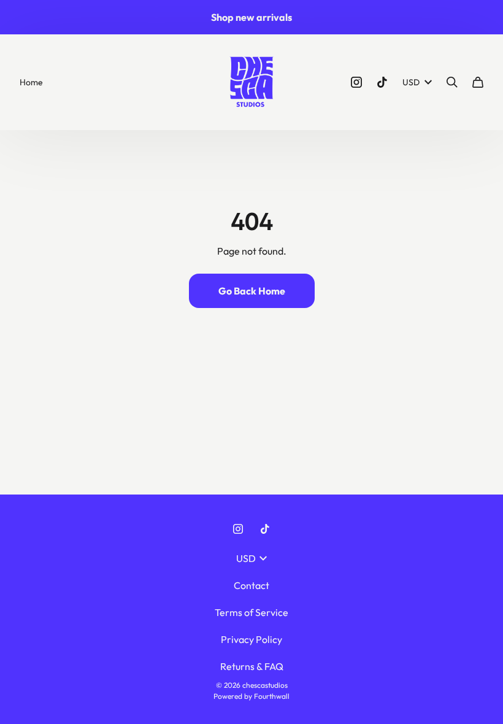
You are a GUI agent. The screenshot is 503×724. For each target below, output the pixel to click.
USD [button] (411, 82)
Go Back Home (251, 291)
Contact (251, 585)
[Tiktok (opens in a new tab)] (382, 82)
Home (31, 82)
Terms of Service (251, 612)
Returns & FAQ (251, 666)
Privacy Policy (251, 639)
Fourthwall (272, 696)
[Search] (452, 82)
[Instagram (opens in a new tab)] (356, 82)
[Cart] (477, 82)
